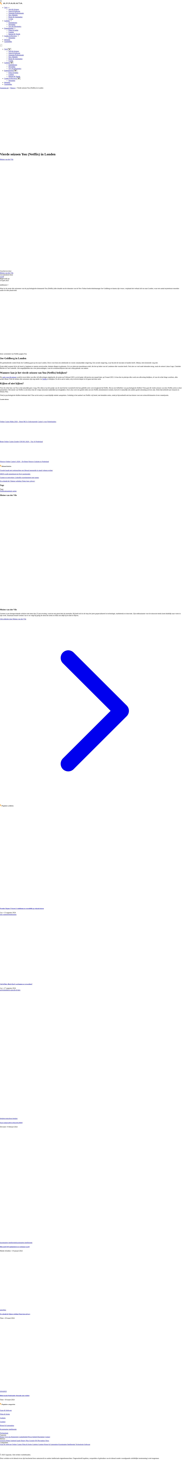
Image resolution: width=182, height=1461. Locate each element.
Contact (47, 1437)
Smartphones (12, 23)
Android (13, 1441)
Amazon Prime (5, 1441)
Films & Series (13, 30)
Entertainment (8, 28)
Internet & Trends (14, 34)
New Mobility (13, 15)
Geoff (2, 277)
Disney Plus (25, 1441)
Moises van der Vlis (6, 159)
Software (87, 1444)
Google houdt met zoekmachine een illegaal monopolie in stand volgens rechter (26, 470)
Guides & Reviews (10, 36)
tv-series (14, 491)
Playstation (41, 1441)
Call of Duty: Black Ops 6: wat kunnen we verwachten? (16, 984)
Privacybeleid (32, 1437)
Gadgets (7, 21)
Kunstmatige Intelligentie (67, 1444)
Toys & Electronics (14, 26)
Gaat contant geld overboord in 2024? (11, 1122)
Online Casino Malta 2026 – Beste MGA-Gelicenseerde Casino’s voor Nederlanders (28, 422)
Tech (5, 7)
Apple (18, 1441)
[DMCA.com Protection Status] (2, 1451)
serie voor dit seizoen (9, 377)
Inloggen (7, 40)
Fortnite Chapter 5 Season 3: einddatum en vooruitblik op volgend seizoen (22, 908)
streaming (8, 491)
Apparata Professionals (16, 13)
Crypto (10, 19)
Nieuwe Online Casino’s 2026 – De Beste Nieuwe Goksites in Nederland (24, 461)
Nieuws (12, 88)
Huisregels (15, 1437)
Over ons (8, 1437)
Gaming (11, 32)
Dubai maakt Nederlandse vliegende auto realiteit (14, 1395)
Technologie (80, 1444)
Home (2, 1437)
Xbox (47, 1441)
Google (32, 1441)
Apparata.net (4, 88)
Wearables (11, 24)
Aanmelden (8, 41)
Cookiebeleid (23, 1437)
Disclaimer (41, 1437)
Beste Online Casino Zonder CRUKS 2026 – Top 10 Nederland (21, 442)
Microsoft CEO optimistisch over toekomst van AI (14, 1247)
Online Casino (17, 1444)
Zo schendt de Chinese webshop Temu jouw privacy (17, 481)
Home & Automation (15, 17)
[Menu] (1, 1)
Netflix (44, 379)
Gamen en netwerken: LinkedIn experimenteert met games (19, 477)
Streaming (11, 38)
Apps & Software (14, 11)
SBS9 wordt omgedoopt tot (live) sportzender (15, 474)
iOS (36, 1441)
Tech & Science (13, 9)
